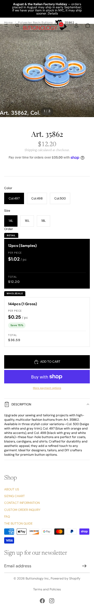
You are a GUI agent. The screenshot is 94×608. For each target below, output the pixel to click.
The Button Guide (18, 523)
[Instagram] (52, 601)
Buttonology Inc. (37, 578)
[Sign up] (84, 566)
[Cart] (87, 25)
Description (21, 404)
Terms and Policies (47, 589)
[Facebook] (42, 601)
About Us (11, 489)
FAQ (7, 516)
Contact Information (22, 503)
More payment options (47, 388)
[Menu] (6, 25)
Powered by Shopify (65, 578)
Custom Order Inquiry (22, 509)
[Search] (17, 25)
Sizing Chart (14, 496)
